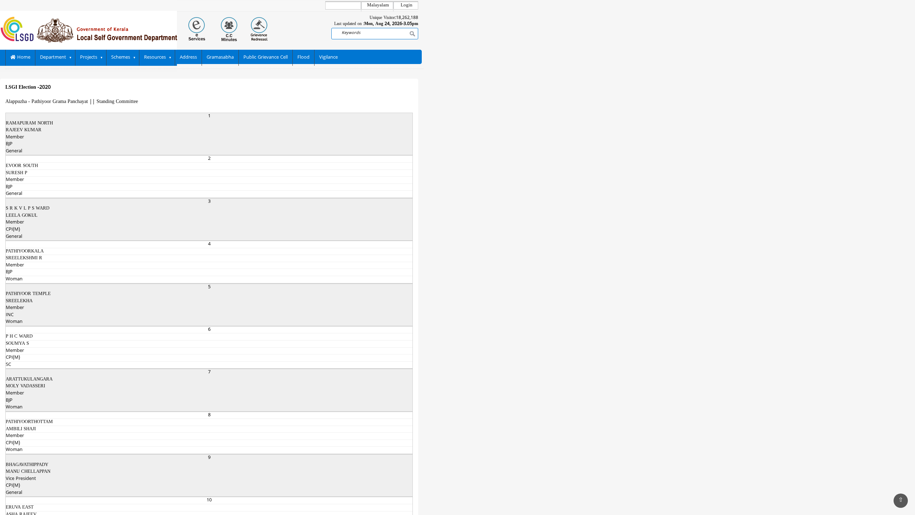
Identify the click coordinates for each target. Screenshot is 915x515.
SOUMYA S (17, 344)
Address (188, 57)
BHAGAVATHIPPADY (27, 465)
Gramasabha (220, 57)
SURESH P (16, 173)
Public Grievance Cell (265, 57)
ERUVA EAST (20, 507)
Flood (303, 57)
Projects (88, 57)
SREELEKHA (19, 301)
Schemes (120, 57)
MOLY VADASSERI (25, 386)
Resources (155, 57)
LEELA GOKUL (22, 216)
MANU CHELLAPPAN (28, 472)
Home (23, 57)
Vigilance (328, 57)
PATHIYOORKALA (25, 251)
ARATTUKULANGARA (29, 379)
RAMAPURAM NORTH (29, 123)
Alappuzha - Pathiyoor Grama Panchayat (46, 102)
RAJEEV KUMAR (23, 130)
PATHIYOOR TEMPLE (28, 294)
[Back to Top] (901, 501)
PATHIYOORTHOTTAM (29, 422)
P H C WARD (19, 336)
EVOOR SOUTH (22, 166)
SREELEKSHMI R (24, 258)
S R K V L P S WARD (27, 208)
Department (53, 57)
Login (406, 5)
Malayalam (378, 5)
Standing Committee (117, 102)
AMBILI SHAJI (21, 429)
